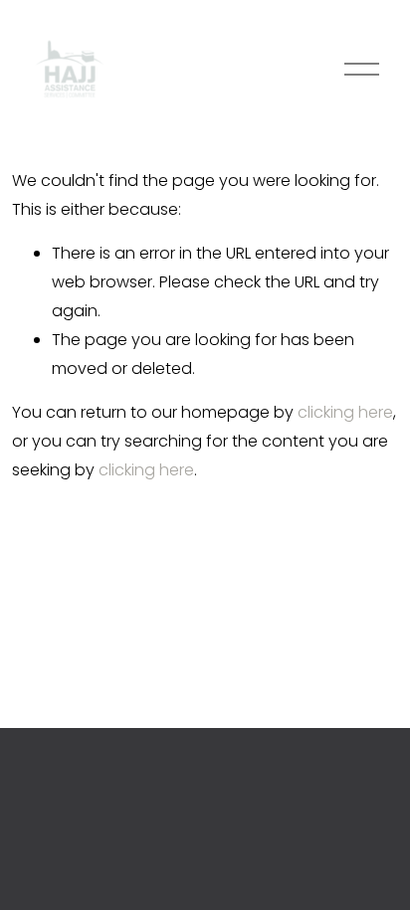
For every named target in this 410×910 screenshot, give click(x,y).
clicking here (345, 412)
